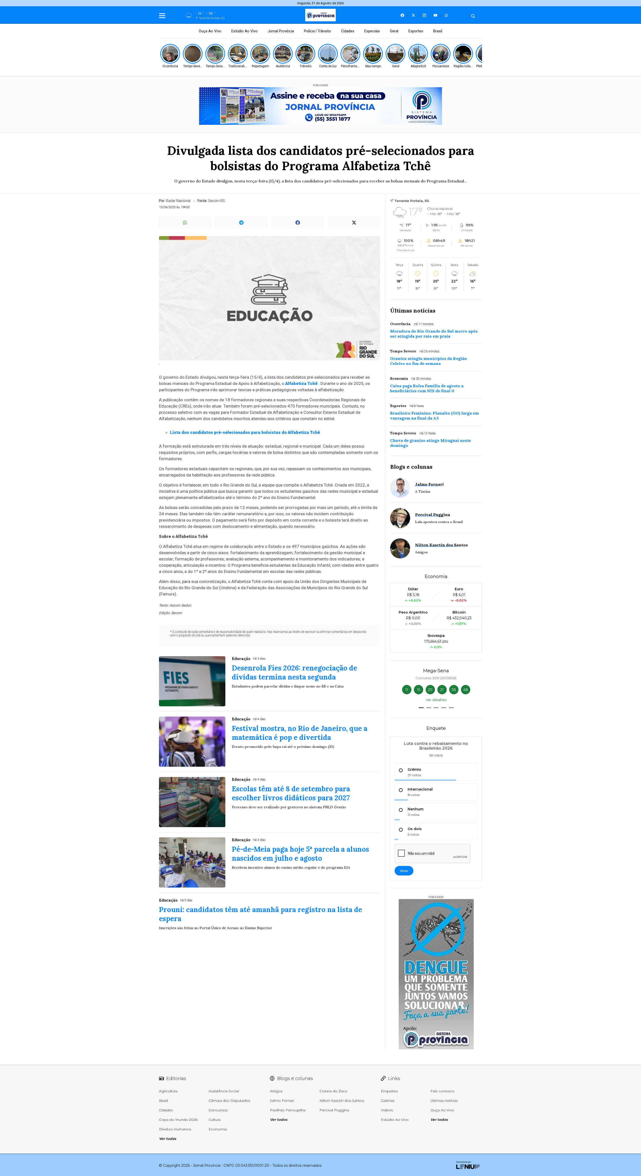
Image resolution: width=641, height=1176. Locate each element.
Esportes (415, 31)
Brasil (437, 31)
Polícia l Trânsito (317, 31)
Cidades (347, 31)
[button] (421, 707)
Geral (394, 31)
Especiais (372, 31)
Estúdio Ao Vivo (244, 31)
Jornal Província (281, 31)
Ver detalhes (436, 700)
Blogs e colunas (411, 466)
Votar (404, 871)
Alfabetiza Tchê (301, 383)
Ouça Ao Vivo (210, 31)
